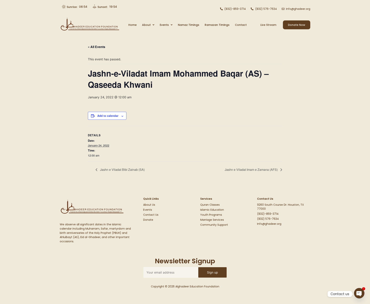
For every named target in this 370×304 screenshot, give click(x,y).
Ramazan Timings (217, 25)
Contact (241, 25)
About (146, 25)
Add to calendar (107, 116)
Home (132, 25)
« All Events (96, 47)
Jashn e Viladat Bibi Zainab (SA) (122, 169)
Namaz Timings (188, 25)
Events (164, 25)
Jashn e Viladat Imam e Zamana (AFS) (251, 169)
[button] (148, 25)
